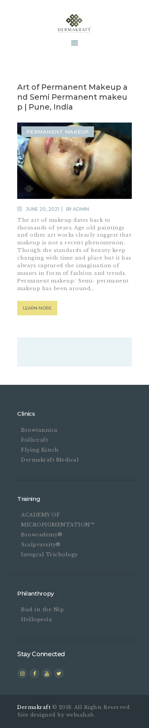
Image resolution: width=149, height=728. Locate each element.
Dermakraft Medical (50, 460)
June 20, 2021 (42, 209)
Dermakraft (33, 707)
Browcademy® (42, 534)
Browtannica (39, 430)
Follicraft (34, 440)
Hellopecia (36, 619)
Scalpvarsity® (41, 544)
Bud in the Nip (42, 609)
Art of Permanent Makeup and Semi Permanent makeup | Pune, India (72, 96)
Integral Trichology (49, 554)
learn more (37, 308)
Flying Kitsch (40, 450)
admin (81, 209)
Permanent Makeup (57, 132)
